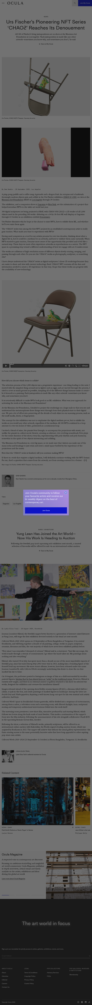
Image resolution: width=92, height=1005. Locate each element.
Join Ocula (46, 510)
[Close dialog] (66, 492)
